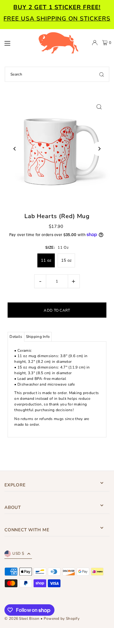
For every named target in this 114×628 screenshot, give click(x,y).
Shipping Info (38, 336)
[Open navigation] (18, 42)
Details (16, 336)
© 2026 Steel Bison (21, 618)
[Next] (99, 149)
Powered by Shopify (61, 618)
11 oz (46, 260)
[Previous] (15, 149)
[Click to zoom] (99, 107)
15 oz (66, 260)
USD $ (18, 553)
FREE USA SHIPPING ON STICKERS (56, 19)
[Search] (101, 74)
